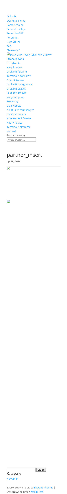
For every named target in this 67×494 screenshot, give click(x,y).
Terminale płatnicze (19, 127)
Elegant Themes (43, 487)
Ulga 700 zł (13, 42)
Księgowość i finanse (19, 118)
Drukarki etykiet (16, 88)
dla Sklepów (14, 105)
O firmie (11, 16)
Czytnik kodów (15, 80)
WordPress (37, 491)
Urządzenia (13, 63)
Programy (12, 101)
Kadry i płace (14, 122)
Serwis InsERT (15, 33)
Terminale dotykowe (19, 76)
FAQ (9, 46)
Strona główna (15, 59)
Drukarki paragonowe (20, 84)
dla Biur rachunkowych (20, 110)
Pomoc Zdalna (15, 25)
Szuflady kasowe (16, 92)
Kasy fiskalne (14, 67)
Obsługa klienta (16, 20)
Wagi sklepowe (15, 97)
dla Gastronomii (16, 114)
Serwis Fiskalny (16, 29)
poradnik (12, 479)
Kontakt (11, 131)
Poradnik (12, 37)
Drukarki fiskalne (17, 71)
